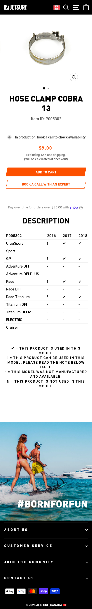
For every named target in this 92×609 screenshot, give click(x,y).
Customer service (28, 546)
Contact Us (19, 578)
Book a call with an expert (46, 184)
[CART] (85, 7)
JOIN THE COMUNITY (29, 562)
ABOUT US (16, 530)
